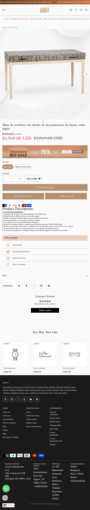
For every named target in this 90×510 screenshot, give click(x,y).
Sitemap (53, 444)
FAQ (4, 426)
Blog (4, 434)
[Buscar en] (81, 10)
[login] (70, 10)
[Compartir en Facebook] (26, 285)
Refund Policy (55, 422)
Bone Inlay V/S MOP (10, 437)
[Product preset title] (15, 354)
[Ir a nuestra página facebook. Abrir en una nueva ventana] (5, 399)
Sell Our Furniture (9, 423)
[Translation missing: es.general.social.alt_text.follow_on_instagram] (41, 285)
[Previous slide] (3, 74)
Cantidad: (5, 174)
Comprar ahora (66, 196)
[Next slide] (86, 74)
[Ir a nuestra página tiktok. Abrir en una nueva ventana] (24, 399)
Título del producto (10, 368)
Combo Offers (31, 419)
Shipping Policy (55, 425)
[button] (43, 121)
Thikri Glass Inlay (32, 416)
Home (28, 412)
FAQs (4, 275)
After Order (54, 429)
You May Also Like (45, 332)
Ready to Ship (31, 423)
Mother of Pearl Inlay (23, 167)
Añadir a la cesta (23, 196)
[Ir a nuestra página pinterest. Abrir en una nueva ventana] (37, 399)
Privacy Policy (55, 418)
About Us (6, 412)
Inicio (7, 19)
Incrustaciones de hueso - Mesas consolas (26, 19)
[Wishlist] (76, 10)
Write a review (45, 310)
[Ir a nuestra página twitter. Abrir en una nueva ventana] (18, 399)
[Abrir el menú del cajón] (3, 10)
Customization (8, 419)
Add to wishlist (32, 179)
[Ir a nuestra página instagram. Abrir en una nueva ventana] (11, 399)
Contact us (7, 416)
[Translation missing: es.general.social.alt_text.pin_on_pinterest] (48, 285)
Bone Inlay (8, 167)
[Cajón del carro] (86, 10)
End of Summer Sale (33, 426)
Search (5, 430)
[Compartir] (18, 285)
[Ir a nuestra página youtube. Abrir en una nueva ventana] (30, 399)
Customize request (45, 187)
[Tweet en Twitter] (33, 285)
